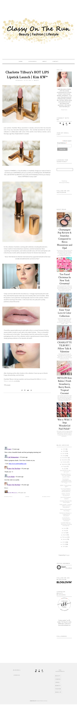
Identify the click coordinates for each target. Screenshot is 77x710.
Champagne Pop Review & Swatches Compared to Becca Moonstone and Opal (64, 239)
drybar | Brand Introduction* (66, 494)
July (65, 468)
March (65, 535)
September (65, 464)
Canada (58, 679)
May (65, 530)
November (65, 460)
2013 (64, 546)
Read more (64, 110)
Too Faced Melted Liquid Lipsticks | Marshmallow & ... (66, 490)
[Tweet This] (28, 390)
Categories (33, 61)
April (64, 533)
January (65, 539)
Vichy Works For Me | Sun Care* (65, 471)
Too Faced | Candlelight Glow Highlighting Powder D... (66, 481)
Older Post (46, 496)
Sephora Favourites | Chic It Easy (65, 510)
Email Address (62, 143)
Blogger (67, 555)
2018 (64, 451)
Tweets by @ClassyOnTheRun (64, 181)
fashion (58, 688)
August (65, 466)
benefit (58, 685)
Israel (57, 682)
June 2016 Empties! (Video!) (66, 498)
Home (21, 61)
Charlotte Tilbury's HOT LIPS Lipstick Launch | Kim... (66, 475)
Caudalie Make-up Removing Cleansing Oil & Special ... (66, 524)
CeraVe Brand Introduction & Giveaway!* (66, 519)
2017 (63, 453)
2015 (63, 542)
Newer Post (8, 496)
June (65, 528)
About (44, 61)
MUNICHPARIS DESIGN (41, 701)
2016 (63, 455)
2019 (64, 449)
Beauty (36, 80)
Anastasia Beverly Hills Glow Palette (66, 501)
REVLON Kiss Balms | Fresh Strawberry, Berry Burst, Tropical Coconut (64, 385)
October (64, 462)
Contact (55, 61)
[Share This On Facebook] (22, 390)
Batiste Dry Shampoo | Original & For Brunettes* (66, 514)
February (64, 537)
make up (58, 692)
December (65, 457)
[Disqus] (27, 420)
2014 (63, 544)
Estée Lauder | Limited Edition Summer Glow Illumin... (66, 506)
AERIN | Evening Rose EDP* (65, 486)
